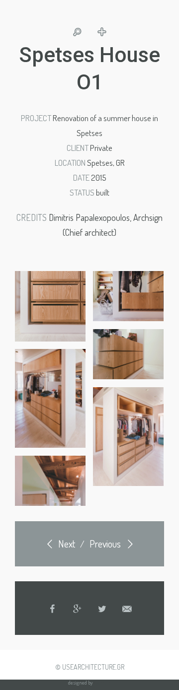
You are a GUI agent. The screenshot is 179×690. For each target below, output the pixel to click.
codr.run (102, 682)
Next (65, 543)
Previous (106, 543)
